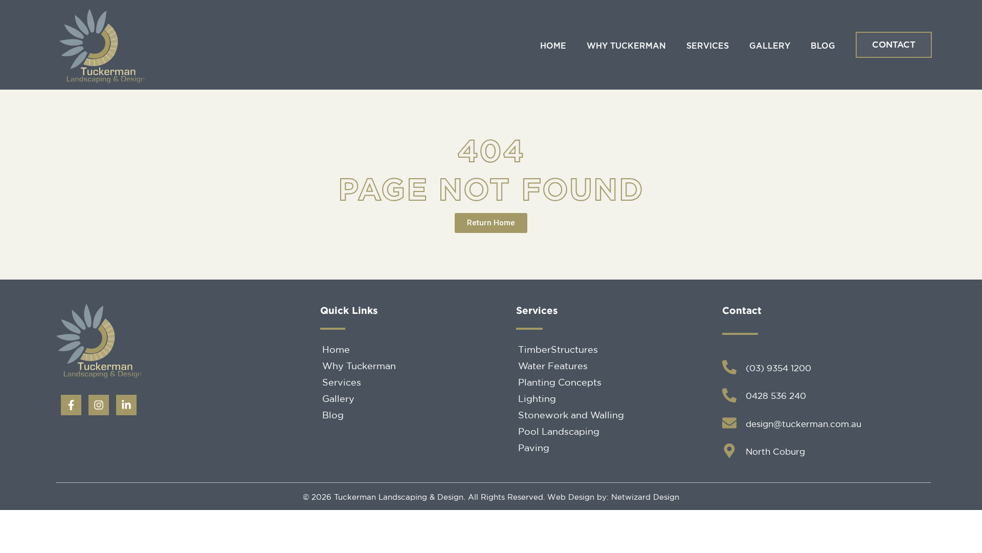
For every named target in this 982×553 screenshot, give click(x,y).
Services (707, 46)
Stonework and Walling (571, 415)
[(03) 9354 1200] (729, 367)
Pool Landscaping (558, 431)
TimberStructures (558, 349)
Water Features (553, 365)
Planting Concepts (559, 382)
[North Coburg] (729, 450)
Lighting (537, 398)
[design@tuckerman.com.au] (729, 423)
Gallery (769, 46)
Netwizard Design (644, 497)
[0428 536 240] (729, 395)
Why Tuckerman (626, 46)
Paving (533, 447)
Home (553, 46)
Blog (823, 46)
